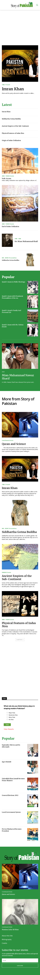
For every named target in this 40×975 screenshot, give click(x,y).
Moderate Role (13, 715)
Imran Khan (13, 89)
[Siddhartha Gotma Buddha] (30, 259)
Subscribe (20, 965)
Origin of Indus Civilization (11, 140)
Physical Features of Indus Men (13, 133)
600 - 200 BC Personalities (9, 257)
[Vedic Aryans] (20, 161)
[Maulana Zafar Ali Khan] (20, 912)
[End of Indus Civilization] (20, 203)
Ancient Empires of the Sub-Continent (15, 126)
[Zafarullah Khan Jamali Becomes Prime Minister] (32, 784)
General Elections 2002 (10, 795)
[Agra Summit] (32, 767)
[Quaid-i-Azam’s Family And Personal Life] (32, 315)
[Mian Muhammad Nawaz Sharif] (20, 356)
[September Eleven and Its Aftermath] (32, 750)
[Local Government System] (32, 817)
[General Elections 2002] (32, 800)
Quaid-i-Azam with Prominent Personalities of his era (12, 297)
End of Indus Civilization (10, 226)
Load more (19, 639)
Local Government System (11, 812)
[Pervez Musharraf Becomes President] (32, 834)
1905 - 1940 (18, 238)
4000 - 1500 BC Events (8, 176)
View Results (9, 729)
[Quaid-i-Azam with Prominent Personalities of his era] (32, 301)
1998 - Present (6, 84)
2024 (3, 371)
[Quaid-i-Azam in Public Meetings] (32, 287)
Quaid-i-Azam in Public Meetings (13, 282)
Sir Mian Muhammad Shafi (26, 241)
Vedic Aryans (6, 178)
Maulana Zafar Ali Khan (10, 929)
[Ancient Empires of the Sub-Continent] (20, 556)
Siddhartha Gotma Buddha (11, 119)
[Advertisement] (20, 22)
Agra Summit (6, 762)
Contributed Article (7, 440)
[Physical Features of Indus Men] (20, 604)
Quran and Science (14, 444)
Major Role (12, 713)
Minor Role (12, 717)
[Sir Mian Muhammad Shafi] (7, 240)
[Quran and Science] (20, 425)
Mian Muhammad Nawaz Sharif (18, 377)
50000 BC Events (6, 572)
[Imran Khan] (20, 63)
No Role (11, 719)
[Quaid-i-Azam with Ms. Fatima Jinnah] (32, 330)
